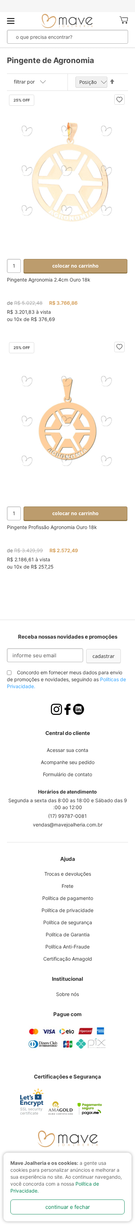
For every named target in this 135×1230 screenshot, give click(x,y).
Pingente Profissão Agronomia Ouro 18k (52, 527)
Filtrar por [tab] (24, 82)
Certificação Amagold (67, 959)
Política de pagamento (67, 898)
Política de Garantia (68, 934)
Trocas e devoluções (67, 874)
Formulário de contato (67, 774)
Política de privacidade (67, 910)
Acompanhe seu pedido (67, 762)
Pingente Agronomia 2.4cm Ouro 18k (48, 280)
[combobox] (58, 36)
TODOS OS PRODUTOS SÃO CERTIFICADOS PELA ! (67, 6)
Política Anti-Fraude (67, 947)
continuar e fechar (67, 1207)
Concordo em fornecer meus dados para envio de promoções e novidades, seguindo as (66, 679)
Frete (67, 886)
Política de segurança (67, 922)
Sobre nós (67, 994)
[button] (119, 99)
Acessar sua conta (67, 750)
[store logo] (67, 21)
